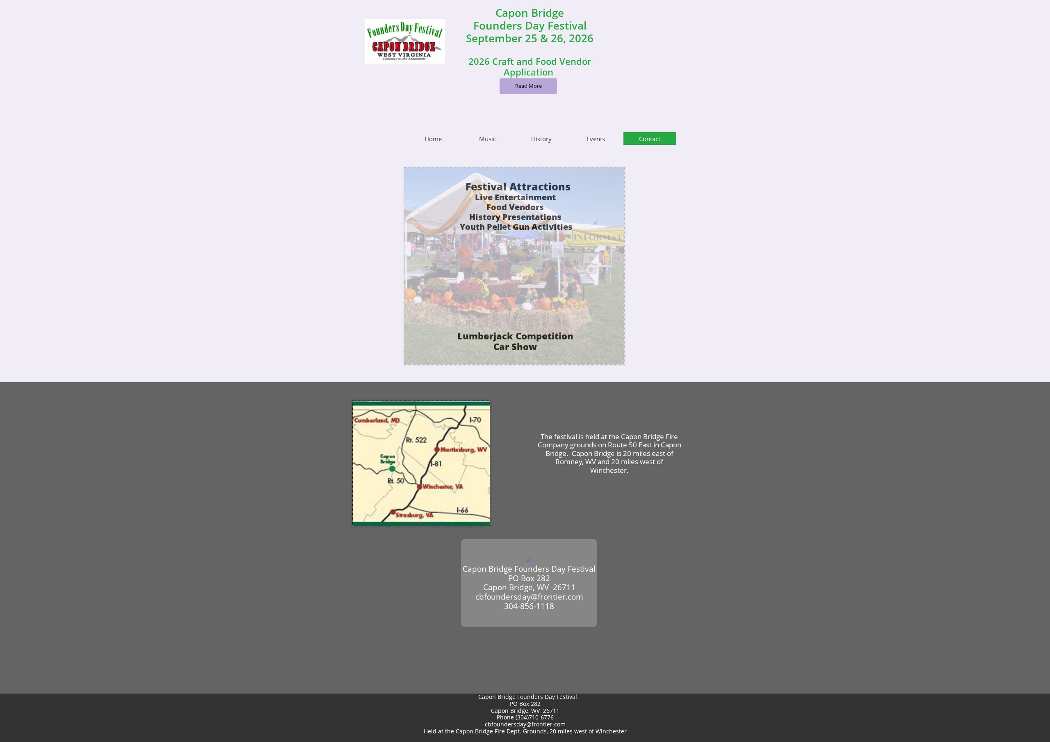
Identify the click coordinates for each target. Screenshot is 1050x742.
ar (529, 559)
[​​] (416, 388)
